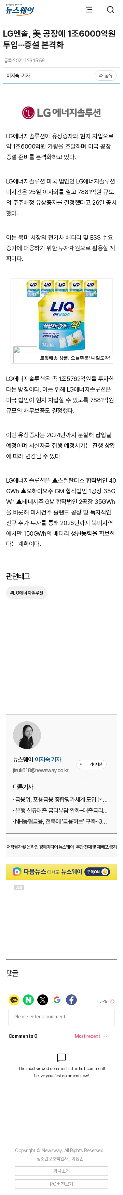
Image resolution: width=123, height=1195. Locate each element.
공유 (109, 75)
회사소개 (61, 1171)
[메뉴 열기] (86, 9)
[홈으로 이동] (19, 9)
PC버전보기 (61, 1184)
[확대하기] (61, 109)
